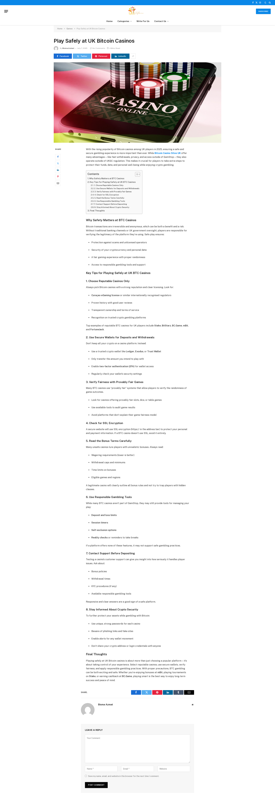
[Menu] (6, 11)
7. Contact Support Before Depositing (110, 204)
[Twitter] (58, 163)
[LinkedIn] (58, 170)
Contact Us (160, 21)
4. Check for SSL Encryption (106, 195)
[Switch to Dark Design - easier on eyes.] (265, 3)
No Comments (99, 48)
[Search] (269, 2)
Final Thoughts (97, 210)
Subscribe (263, 11)
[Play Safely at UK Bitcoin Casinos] (137, 102)
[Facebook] (58, 156)
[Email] (58, 183)
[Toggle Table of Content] (136, 174)
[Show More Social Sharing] (133, 56)
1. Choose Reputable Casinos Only (108, 185)
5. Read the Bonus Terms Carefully (109, 198)
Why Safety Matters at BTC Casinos (106, 178)
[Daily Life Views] (137, 11)
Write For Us (142, 21)
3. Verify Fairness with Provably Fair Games (113, 192)
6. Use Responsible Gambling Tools (109, 201)
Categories (123, 21)
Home (109, 21)
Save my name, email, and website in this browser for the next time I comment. (123, 776)
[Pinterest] (58, 176)
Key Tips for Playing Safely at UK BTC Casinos (113, 182)
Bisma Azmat (68, 48)
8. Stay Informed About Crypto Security (111, 207)
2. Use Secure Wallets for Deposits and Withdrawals (116, 188)
